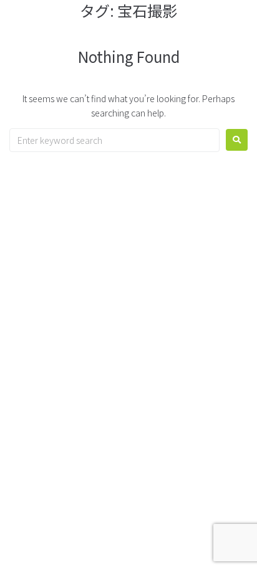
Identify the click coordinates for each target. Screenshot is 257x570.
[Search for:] (114, 140)
